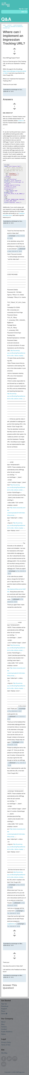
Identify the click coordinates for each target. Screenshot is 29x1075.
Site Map (4, 1053)
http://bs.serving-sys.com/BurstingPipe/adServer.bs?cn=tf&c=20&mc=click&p (16, 874)
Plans (3, 1011)
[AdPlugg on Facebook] (3, 1058)
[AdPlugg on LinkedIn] (3, 1064)
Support (4, 1009)
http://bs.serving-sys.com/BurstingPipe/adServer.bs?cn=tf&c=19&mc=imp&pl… (16, 353)
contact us (21, 120)
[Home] (5, 4)
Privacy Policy (6, 1042)
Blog (2, 1024)
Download (4, 1006)
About (3, 1022)
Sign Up (21, 9)
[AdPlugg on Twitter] (9, 1058)
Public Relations (6, 1031)
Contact (4, 1029)
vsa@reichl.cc (11, 924)
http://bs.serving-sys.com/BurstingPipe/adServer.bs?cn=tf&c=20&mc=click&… (16, 396)
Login (26, 9)
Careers (4, 1027)
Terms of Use (5, 1045)
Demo (3, 1013)
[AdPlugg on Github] (14, 1058)
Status (3, 1034)
